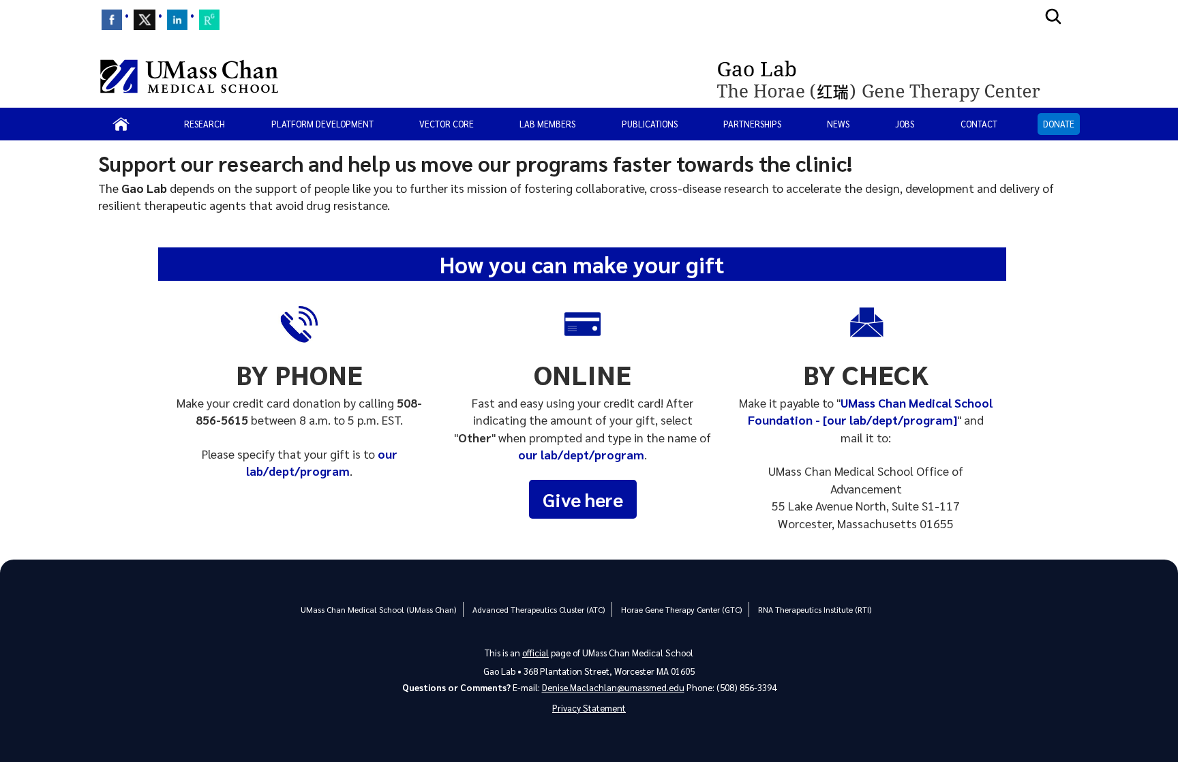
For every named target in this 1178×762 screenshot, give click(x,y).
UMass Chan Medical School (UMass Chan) (378, 609)
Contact (979, 123)
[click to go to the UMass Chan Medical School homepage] (189, 76)
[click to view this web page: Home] (121, 124)
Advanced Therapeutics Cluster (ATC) (538, 609)
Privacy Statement (589, 708)
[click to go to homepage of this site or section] (894, 76)
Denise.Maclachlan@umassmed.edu (613, 687)
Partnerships (752, 123)
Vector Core (446, 123)
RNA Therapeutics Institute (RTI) (814, 609)
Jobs (904, 123)
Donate (1058, 123)
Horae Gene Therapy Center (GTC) (681, 609)
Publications (650, 123)
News (838, 123)
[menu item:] (111, 20)
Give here (583, 499)
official (535, 652)
